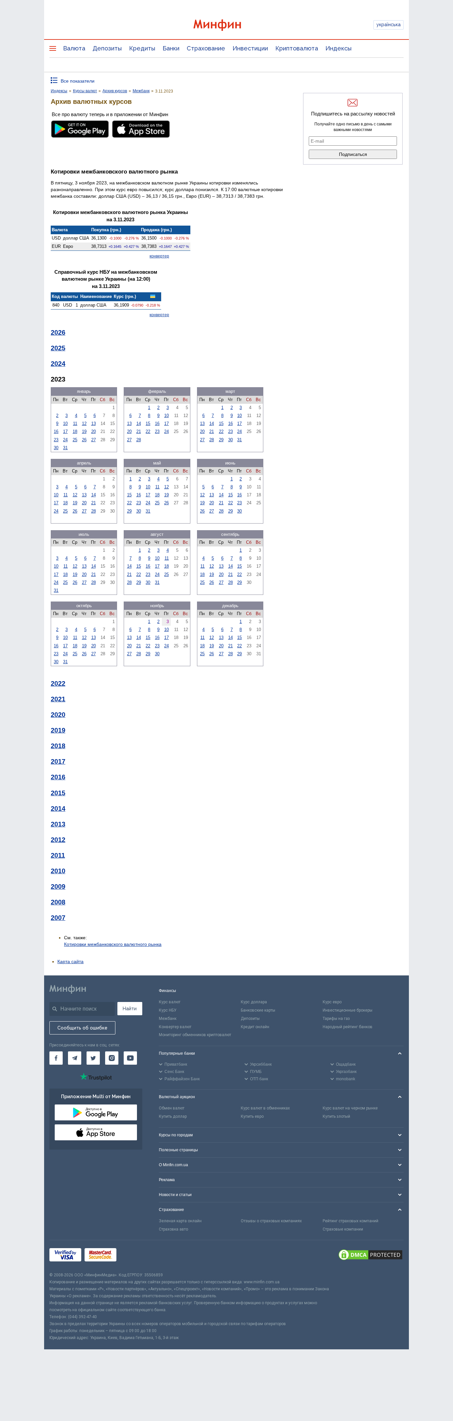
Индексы (338, 48)
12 (84, 423)
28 (138, 439)
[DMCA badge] (370, 1255)
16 (56, 431)
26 (84, 439)
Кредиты (142, 48)
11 (75, 423)
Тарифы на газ (336, 1018)
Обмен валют (171, 1108)
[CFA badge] (134, 1256)
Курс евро (332, 1002)
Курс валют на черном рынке (350, 1108)
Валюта (74, 48)
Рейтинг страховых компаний (350, 1221)
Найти (130, 1008)
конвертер (159, 256)
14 (138, 423)
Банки (170, 48)
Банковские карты (258, 1010)
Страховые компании (343, 1229)
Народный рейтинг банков (347, 1027)
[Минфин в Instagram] (111, 1058)
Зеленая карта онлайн (180, 1221)
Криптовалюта (296, 48)
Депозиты (107, 48)
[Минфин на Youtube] (130, 1058)
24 (65, 439)
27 (93, 439)
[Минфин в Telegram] (74, 1058)
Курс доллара (254, 1002)
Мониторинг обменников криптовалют (195, 1034)
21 (138, 431)
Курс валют (169, 1002)
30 (56, 447)
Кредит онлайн (255, 1027)
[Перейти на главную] (226, 25)
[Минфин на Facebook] (56, 1058)
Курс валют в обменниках (265, 1108)
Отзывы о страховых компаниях (271, 1221)
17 (65, 431)
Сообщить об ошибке (82, 1027)
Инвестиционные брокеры (347, 1010)
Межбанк (167, 1018)
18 (75, 431)
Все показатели (78, 81)
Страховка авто (173, 1229)
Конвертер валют (175, 1027)
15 (148, 423)
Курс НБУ (167, 1010)
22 (148, 431)
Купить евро (252, 1116)
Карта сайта (70, 961)
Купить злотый (336, 1116)
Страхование (206, 48)
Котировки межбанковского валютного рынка (113, 944)
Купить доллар (173, 1116)
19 (84, 431)
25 (75, 439)
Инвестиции (250, 48)
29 (221, 439)
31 (65, 447)
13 (93, 423)
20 (93, 431)
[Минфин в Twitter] (93, 1058)
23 (56, 439)
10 (65, 423)
